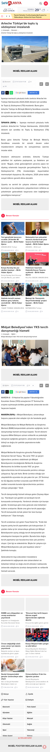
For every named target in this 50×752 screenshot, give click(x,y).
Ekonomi (14, 30)
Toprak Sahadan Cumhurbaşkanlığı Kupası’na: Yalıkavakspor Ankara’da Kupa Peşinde (30, 16)
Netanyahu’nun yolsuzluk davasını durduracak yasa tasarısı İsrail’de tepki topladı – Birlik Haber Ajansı (37, 240)
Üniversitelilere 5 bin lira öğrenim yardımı (36, 675)
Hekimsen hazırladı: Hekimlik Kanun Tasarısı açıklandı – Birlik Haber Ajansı (36, 271)
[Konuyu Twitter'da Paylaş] (7, 92)
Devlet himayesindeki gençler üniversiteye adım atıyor (12, 676)
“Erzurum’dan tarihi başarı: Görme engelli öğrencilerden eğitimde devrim (37, 616)
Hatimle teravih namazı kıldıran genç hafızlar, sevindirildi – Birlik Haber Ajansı (11, 301)
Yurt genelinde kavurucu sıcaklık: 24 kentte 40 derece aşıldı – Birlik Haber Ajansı (12, 240)
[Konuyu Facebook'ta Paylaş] (3, 92)
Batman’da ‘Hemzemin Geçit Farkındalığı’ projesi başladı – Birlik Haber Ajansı (36, 301)
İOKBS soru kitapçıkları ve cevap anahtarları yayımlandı (12, 615)
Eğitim (13, 334)
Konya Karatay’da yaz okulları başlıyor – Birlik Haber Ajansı (11, 270)
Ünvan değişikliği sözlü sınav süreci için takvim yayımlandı (10, 646)
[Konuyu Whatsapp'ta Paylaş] (11, 92)
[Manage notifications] (44, 747)
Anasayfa (6, 30)
